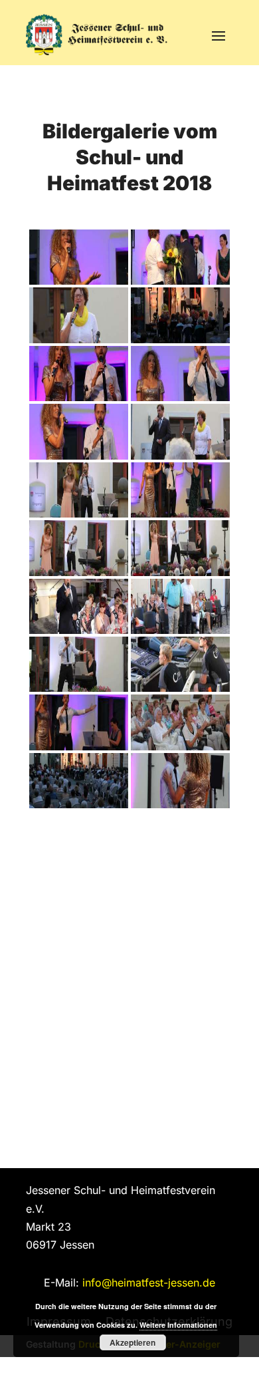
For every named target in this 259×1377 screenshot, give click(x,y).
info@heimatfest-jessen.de (148, 1282)
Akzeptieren (132, 1342)
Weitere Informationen (178, 1325)
